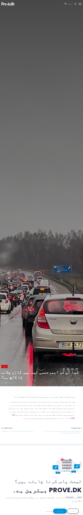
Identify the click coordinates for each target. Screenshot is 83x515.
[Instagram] (72, 369)
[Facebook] (64, 369)
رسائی (73, 511)
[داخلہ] (76, 4)
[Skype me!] (68, 369)
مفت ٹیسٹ (60, 511)
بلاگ (4, 366)
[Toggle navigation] (81, 4)
